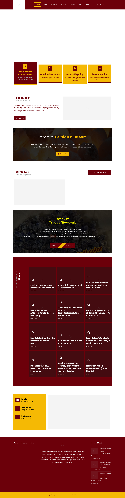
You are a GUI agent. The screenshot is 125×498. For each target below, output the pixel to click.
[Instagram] (65, 468)
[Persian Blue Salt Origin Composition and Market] (94, 451)
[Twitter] (60, 468)
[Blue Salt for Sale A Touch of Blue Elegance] (94, 464)
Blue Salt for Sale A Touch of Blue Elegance (105, 465)
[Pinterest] (67, 468)
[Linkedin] (62, 468)
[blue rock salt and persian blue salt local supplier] (18, 4)
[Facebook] (58, 468)
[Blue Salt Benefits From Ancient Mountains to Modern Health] (94, 475)
